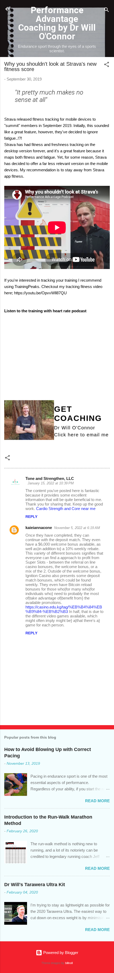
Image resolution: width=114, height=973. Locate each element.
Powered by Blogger (60, 952)
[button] (106, 65)
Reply (31, 516)
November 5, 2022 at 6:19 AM (77, 528)
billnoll (69, 963)
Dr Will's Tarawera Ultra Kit (34, 884)
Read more (97, 801)
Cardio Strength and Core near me (65, 508)
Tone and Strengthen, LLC (49, 478)
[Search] (106, 11)
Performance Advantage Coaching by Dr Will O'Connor (57, 23)
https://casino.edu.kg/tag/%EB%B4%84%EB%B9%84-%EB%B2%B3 (63, 609)
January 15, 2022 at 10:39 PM (51, 483)
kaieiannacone (38, 527)
